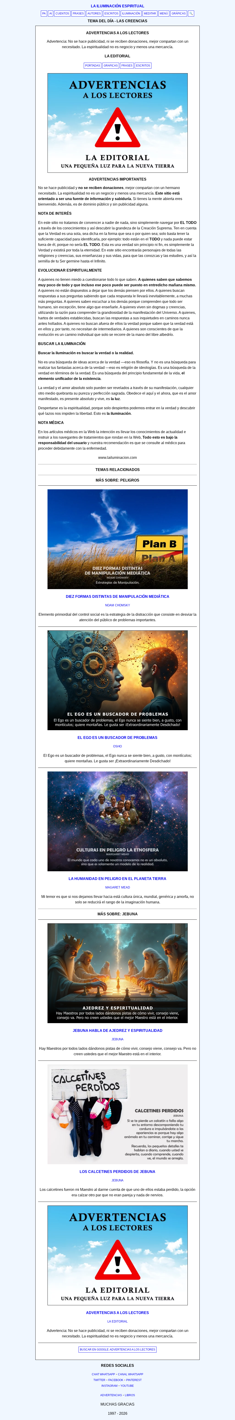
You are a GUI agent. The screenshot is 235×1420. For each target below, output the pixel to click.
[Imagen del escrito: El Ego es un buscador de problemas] (118, 729)
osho (117, 746)
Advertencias (111, 1395)
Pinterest (134, 1380)
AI (50, 13)
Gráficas (179, 13)
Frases (78, 13)
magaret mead (117, 887)
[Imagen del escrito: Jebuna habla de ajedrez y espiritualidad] (118, 1022)
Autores (94, 13)
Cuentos (62, 13)
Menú (164, 13)
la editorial (117, 1321)
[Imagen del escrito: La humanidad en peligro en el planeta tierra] (118, 870)
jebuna (117, 1039)
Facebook (115, 1380)
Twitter (99, 1380)
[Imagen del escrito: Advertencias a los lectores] (118, 1304)
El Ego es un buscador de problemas (117, 738)
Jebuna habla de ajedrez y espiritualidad (117, 1031)
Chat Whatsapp (103, 1374)
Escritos (111, 13)
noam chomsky (117, 605)
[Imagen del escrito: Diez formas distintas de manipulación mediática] (118, 588)
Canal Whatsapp (130, 1374)
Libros (130, 1395)
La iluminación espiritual (117, 6)
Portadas (92, 65)
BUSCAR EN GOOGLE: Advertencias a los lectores (117, 1349)
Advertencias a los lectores (117, 1313)
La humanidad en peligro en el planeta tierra (117, 879)
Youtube (127, 1385)
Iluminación (131, 13)
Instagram (109, 1385)
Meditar (150, 13)
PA (44, 13)
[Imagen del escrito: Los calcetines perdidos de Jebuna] (118, 1163)
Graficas (111, 65)
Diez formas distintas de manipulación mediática (117, 597)
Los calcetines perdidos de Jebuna (117, 1172)
